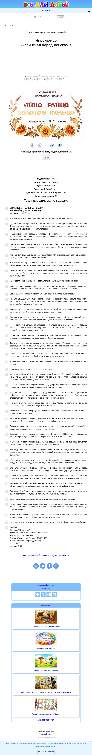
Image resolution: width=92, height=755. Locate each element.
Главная (7, 26)
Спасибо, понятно (46, 752)
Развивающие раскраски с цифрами (46, 714)
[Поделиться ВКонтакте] (36, 566)
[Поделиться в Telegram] (42, 566)
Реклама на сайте (46, 734)
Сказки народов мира (28, 26)
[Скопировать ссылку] (56, 566)
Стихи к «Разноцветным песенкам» (46, 626)
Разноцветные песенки (46, 648)
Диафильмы (16, 26)
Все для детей (50, 731)
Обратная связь (41, 733)
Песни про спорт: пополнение (46, 670)
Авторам (53, 733)
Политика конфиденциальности (46, 737)
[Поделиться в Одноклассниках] (49, 566)
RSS (48, 733)
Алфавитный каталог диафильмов (46, 555)
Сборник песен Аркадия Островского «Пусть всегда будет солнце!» (46, 692)
